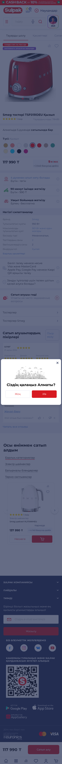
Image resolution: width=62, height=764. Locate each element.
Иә (44, 394)
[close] (57, 362)
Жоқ (18, 394)
